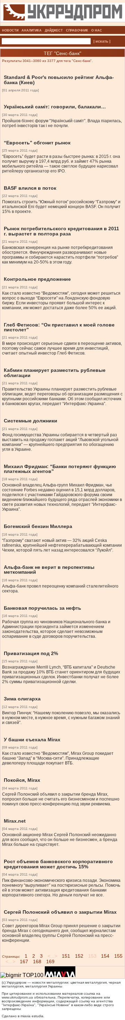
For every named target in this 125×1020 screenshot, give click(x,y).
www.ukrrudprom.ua (17, 997)
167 (24, 961)
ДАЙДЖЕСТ (54, 30)
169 (50, 961)
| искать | (101, 41)
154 (105, 956)
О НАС (96, 30)
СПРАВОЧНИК (77, 30)
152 (79, 956)
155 (118, 956)
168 (37, 961)
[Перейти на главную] (62, 24)
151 (66, 956)
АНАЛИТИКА (32, 30)
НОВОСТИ (10, 30)
